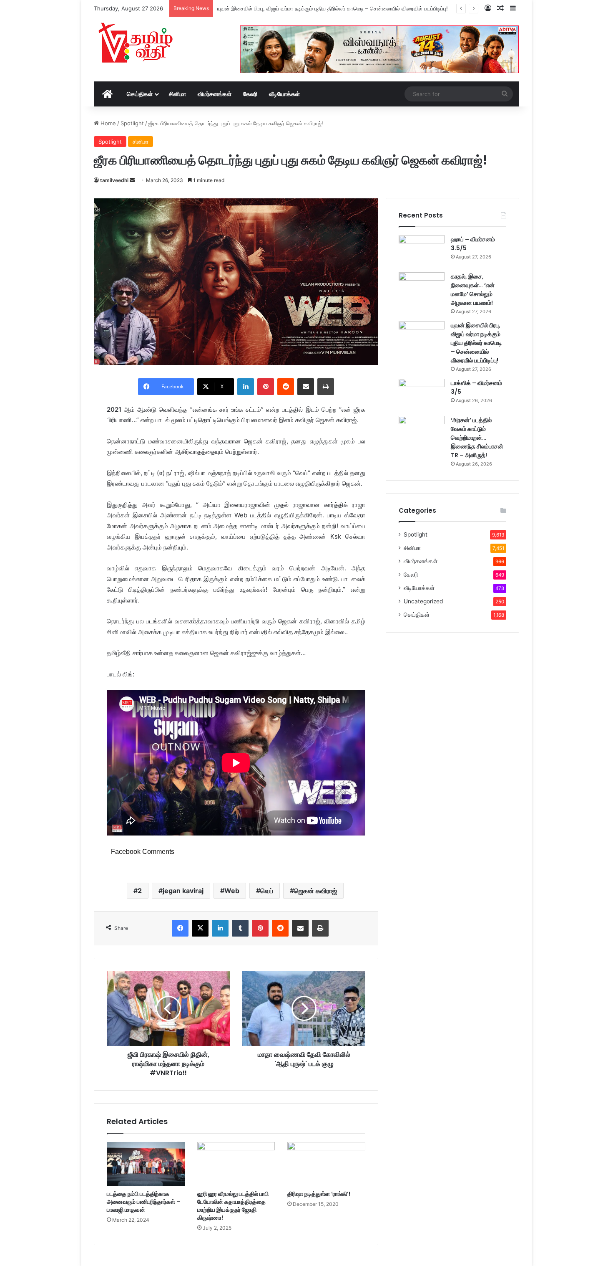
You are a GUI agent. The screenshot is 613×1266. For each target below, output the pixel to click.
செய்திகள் (140, 93)
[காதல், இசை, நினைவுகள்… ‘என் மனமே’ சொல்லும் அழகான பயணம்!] (422, 288)
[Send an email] (132, 180)
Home (107, 123)
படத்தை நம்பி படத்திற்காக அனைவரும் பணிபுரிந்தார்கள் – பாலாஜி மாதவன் (144, 1202)
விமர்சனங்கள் (214, 93)
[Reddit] (285, 386)
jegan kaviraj (183, 890)
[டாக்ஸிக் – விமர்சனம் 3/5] (422, 394)
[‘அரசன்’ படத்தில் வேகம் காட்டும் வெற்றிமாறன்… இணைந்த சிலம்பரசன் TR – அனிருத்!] (422, 431)
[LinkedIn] (245, 386)
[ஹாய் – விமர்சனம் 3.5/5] (422, 250)
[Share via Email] (305, 386)
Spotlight (132, 123)
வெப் (266, 890)
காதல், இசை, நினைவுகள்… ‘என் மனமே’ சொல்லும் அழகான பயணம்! (473, 289)
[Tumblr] (240, 928)
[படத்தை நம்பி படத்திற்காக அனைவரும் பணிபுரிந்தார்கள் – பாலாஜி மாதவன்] (146, 1164)
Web (231, 890)
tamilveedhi (114, 180)
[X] (200, 928)
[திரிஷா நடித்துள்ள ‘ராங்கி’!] (326, 1164)
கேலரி (250, 93)
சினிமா (177, 93)
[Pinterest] (265, 386)
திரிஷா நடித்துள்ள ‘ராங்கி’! (318, 1194)
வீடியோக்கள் (284, 93)
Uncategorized (423, 601)
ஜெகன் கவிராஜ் (315, 890)
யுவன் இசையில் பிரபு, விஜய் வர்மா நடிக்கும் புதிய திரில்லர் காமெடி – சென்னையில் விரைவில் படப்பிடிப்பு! (332, 8)
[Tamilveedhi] (135, 43)
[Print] (325, 386)
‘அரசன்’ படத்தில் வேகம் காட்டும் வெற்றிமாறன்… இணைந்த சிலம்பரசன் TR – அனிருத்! (477, 437)
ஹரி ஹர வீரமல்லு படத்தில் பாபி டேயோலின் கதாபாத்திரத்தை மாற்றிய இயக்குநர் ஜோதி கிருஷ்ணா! (233, 1206)
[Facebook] (180, 928)
